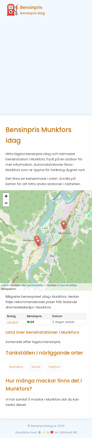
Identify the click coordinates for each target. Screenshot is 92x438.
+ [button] (6, 196)
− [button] (6, 203)
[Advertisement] (46, 67)
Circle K (12, 322)
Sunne (35, 367)
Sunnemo (16, 367)
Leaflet (4, 285)
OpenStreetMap (35, 285)
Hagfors (54, 367)
